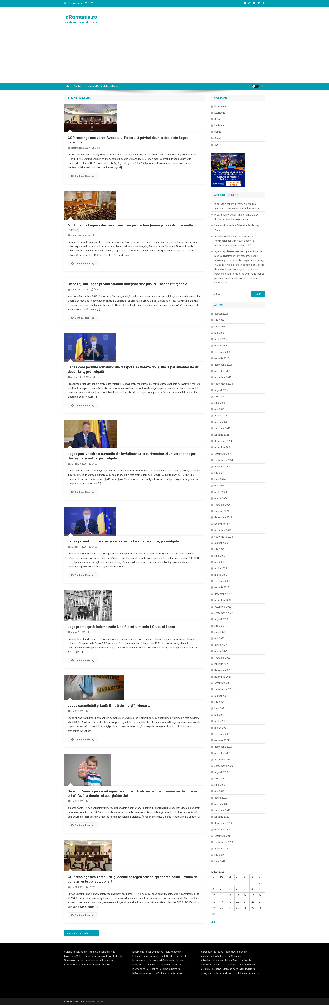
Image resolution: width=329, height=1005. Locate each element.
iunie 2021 (220, 708)
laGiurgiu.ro (154, 964)
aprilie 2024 (220, 492)
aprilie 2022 (220, 644)
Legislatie (219, 125)
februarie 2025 (222, 428)
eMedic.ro (69, 951)
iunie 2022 (220, 632)
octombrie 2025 (222, 377)
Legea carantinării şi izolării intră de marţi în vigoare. (109, 706)
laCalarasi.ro (168, 960)
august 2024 (221, 466)
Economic (219, 112)
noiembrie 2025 (222, 371)
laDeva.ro (181, 960)
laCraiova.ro (156, 956)
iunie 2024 (220, 479)
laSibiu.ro (206, 969)
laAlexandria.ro (237, 956)
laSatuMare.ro (248, 964)
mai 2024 (219, 485)
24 (213, 908)
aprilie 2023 (220, 568)
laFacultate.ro (113, 956)
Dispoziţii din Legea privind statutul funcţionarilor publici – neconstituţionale (127, 284)
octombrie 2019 (222, 836)
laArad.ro (206, 960)
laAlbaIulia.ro (220, 956)
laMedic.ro (82, 951)
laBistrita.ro (248, 960)
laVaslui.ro (207, 956)
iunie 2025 (220, 403)
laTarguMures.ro (225, 973)
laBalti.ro (106, 964)
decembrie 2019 (223, 823)
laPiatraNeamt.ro (73, 964)
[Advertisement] (164, 57)
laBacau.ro (218, 960)
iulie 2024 (219, 473)
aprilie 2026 (220, 339)
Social (217, 138)
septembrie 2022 (223, 613)
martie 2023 (221, 574)
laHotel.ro (106, 951)
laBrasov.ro (207, 951)
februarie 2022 (222, 657)
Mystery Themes (95, 1001)
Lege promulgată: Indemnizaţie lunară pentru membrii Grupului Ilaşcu (121, 627)
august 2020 (221, 772)
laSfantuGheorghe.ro (236, 951)
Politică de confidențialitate (103, 86)
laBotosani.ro (208, 964)
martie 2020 (221, 804)
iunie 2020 (220, 784)
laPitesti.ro (152, 969)
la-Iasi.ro (218, 951)
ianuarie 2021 (221, 740)
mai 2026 (219, 333)
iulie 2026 (219, 320)
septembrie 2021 (223, 689)
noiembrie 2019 (222, 829)
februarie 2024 (222, 504)
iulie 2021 (219, 702)
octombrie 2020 (222, 759)
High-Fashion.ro (92, 964)
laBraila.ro (221, 964)
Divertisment (221, 106)
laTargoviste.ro (247, 969)
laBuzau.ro (155, 960)
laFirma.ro (99, 956)
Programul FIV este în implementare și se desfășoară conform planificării (236, 216)
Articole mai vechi (78, 933)
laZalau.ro (253, 973)
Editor (98, 147)
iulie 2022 (219, 625)
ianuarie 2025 (221, 434)
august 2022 (221, 619)
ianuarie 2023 (221, 587)
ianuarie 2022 (221, 664)
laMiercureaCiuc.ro (171, 964)
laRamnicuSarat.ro (170, 969)
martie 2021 (221, 727)
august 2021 (221, 695)
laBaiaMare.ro (232, 960)
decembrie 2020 (223, 746)
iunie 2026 (220, 326)
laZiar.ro (88, 956)
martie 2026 (221, 345)
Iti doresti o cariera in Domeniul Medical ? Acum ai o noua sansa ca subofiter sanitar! (237, 206)
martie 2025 (221, 422)
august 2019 (221, 848)
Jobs (217, 119)
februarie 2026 (222, 352)
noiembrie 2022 (222, 600)
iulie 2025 (219, 396)
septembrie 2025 (223, 383)
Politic (217, 131)
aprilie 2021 (220, 721)
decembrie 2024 (223, 441)
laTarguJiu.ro (208, 973)
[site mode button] (255, 86)
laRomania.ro (80, 17)
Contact (78, 86)
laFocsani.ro (138, 964)
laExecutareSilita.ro (87, 960)
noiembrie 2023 (222, 524)
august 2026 (221, 313)
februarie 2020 (222, 810)
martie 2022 (221, 651)
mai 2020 (219, 791)
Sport (217, 144)
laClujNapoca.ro (173, 951)
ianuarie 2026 (221, 358)
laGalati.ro (169, 956)
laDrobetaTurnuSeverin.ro (170, 973)
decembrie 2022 (223, 594)
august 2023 (221, 543)
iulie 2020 (219, 778)
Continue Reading (84, 176)
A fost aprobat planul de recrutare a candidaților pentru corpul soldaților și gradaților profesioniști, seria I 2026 (234, 240)
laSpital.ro (94, 951)
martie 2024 (221, 498)
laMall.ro (78, 956)
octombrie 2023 (222, 530)
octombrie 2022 (222, 606)
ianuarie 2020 (221, 816)
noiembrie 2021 (222, 676)
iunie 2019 (220, 861)
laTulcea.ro (242, 973)
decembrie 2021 (223, 670)
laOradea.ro (138, 969)
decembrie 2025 (223, 364)
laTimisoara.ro (140, 960)
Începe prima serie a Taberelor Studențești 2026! (237, 227)
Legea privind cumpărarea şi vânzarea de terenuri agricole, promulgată (123, 541)
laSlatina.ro (218, 969)
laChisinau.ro (106, 960)
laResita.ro (233, 964)
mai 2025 (219, 409)
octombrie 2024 (222, 454)
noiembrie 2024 (222, 447)
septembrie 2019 (223, 842)
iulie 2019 (219, 855)
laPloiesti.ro (183, 956)
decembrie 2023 (223, 517)
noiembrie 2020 (222, 753)
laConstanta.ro (140, 956)
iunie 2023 (220, 555)
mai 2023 (219, 562)
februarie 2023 (222, 581)
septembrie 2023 (223, 536)
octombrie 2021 (222, 683)
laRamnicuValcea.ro (143, 973)
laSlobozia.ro (231, 969)
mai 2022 (219, 638)
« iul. (213, 922)
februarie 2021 (222, 734)
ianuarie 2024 (221, 511)
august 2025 (221, 390)
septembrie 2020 (223, 765)
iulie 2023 (219, 549)
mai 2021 (219, 714)
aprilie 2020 (220, 797)
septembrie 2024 (223, 460)
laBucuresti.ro (155, 951)
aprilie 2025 (220, 415)
